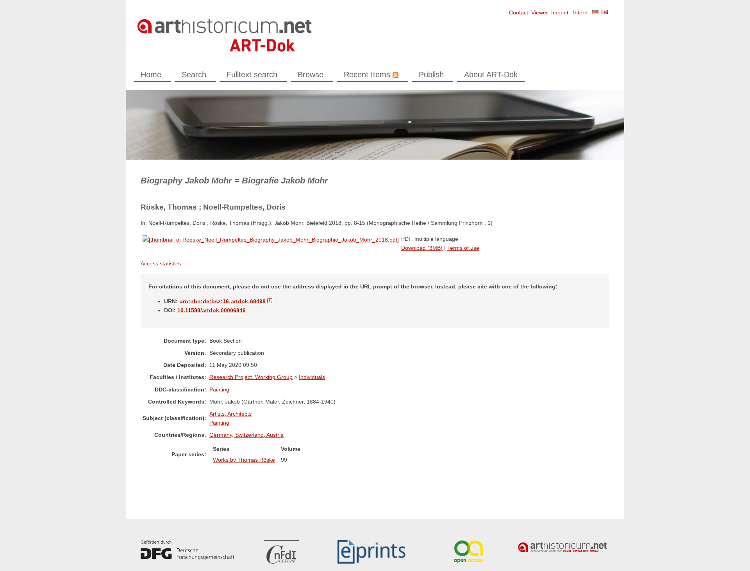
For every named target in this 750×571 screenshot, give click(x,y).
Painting (219, 389)
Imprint (559, 12)
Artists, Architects (230, 414)
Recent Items (367, 74)
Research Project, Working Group (251, 377)
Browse (310, 74)
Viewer (539, 12)
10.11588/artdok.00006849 (211, 310)
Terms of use (463, 248)
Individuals (312, 377)
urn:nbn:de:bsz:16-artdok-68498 (222, 301)
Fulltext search (252, 74)
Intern (580, 12)
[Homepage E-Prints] (375, 552)
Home (151, 74)
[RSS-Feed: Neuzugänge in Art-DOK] (394, 74)
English (605, 12)
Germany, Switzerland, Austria (246, 435)
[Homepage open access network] (469, 552)
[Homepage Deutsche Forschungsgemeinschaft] (187, 550)
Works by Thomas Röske (244, 460)
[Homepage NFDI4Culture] (281, 552)
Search (194, 74)
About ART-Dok (491, 74)
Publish (431, 74)
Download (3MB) (422, 248)
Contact (518, 12)
